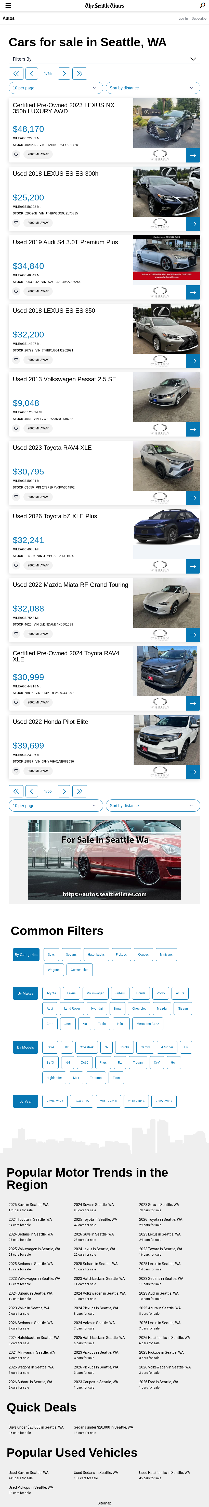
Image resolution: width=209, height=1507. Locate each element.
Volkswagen (95, 993)
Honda (141, 993)
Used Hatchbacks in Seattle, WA (164, 1475)
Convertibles (79, 970)
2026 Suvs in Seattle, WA (94, 1237)
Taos (116, 1078)
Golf (174, 1062)
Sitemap (104, 1503)
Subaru (120, 993)
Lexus (71, 993)
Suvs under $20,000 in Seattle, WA (36, 1430)
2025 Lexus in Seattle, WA (160, 1266)
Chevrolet (139, 1008)
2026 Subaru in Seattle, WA (31, 1384)
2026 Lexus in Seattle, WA (160, 1325)
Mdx (76, 1078)
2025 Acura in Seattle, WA (160, 1310)
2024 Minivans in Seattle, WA (32, 1355)
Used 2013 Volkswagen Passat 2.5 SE (64, 379)
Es (186, 1047)
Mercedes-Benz (148, 1024)
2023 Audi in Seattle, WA (159, 1296)
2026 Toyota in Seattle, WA (160, 1222)
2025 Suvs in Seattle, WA (29, 1207)
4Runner (167, 1047)
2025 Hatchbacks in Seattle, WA (99, 1340)
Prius (103, 1062)
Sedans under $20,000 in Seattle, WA (103, 1430)
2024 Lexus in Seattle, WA (94, 1251)
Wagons (54, 970)
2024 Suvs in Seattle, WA (94, 1207)
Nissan (183, 1008)
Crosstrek (87, 1047)
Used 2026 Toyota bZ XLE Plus (55, 516)
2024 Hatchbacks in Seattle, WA (34, 1340)
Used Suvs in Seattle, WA (29, 1475)
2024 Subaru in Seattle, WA (31, 1296)
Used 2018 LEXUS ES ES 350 (54, 311)
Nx (106, 1047)
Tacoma (96, 1078)
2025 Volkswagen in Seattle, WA (34, 1251)
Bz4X (50, 1062)
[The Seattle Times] (105, 6)
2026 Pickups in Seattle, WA (96, 1370)
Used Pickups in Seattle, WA (31, 1490)
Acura (180, 993)
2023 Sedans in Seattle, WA (161, 1281)
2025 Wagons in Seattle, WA (31, 1370)
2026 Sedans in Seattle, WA (31, 1325)
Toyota (51, 993)
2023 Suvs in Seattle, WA (159, 1207)
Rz (120, 1062)
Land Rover (72, 1008)
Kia (85, 1024)
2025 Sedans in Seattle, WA (31, 1266)
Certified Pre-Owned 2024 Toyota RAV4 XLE (66, 656)
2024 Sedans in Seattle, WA (31, 1237)
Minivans (166, 954)
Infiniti (121, 1024)
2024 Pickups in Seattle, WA (96, 1310)
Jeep (67, 1024)
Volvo (161, 993)
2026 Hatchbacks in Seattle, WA (164, 1340)
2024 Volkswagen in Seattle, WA (100, 1296)
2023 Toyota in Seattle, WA (160, 1251)
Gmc (50, 1024)
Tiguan (138, 1062)
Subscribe (199, 18)
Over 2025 (81, 1101)
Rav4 (50, 1047)
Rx (67, 1047)
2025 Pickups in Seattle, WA (161, 1355)
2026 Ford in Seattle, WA (158, 1384)
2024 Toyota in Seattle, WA (30, 1222)
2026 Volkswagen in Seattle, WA (165, 1370)
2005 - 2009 (164, 1101)
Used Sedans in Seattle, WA (96, 1475)
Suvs (51, 954)
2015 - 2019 (108, 1101)
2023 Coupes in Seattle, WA (96, 1384)
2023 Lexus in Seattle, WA (160, 1237)
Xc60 (84, 1062)
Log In (183, 18)
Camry (145, 1047)
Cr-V (157, 1062)
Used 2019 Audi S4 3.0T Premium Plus (65, 242)
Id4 (68, 1062)
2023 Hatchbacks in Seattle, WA (99, 1281)
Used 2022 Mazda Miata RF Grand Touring (70, 585)
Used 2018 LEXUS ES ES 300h (55, 174)
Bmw (117, 1008)
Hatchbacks (96, 954)
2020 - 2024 (55, 1101)
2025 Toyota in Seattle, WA (95, 1222)
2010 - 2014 (136, 1101)
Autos (9, 18)
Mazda (162, 1008)
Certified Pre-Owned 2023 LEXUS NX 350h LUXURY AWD (63, 108)
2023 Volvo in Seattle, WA (29, 1310)
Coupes (143, 954)
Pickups (121, 954)
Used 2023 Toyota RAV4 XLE (52, 448)
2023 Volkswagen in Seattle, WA (34, 1281)
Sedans (71, 954)
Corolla (124, 1047)
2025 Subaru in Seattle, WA (96, 1266)
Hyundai (97, 1008)
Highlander (54, 1078)
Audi (50, 1008)
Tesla (102, 1024)
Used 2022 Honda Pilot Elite (50, 722)
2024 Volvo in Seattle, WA (94, 1325)
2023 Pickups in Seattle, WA (96, 1355)
